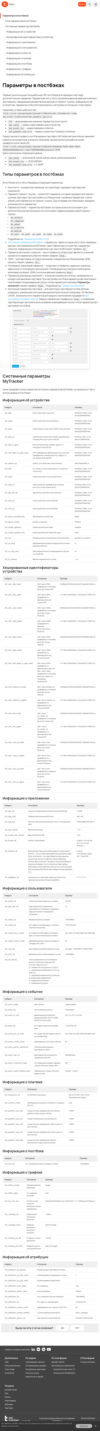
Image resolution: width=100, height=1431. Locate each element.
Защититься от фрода (34, 1376)
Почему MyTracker (87, 1362)
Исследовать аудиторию (36, 1369)
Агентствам (9, 1369)
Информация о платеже (18, 58)
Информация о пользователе (21, 47)
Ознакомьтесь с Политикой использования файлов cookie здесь (34, 1427)
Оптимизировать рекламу (36, 1365)
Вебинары (9, 1404)
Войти (82, 4)
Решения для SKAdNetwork (64, 1373)
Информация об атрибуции (20, 74)
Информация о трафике (18, 69)
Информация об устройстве (21, 31)
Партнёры (9, 1408)
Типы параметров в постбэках (20, 20)
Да (62, 1327)
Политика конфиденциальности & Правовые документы (57, 1419)
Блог (7, 1393)
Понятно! (84, 1426)
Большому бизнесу (12, 1365)
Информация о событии (18, 52)
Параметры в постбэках (16, 15)
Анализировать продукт (35, 1362)
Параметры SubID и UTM (36, 239)
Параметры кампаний (73, 285)
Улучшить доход (32, 1373)
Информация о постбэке (19, 63)
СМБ (6, 1362)
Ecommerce (9, 1373)
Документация (11, 1390)
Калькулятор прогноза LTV (64, 1369)
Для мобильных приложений (62, 1365)
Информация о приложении (20, 42)
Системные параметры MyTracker (25, 242)
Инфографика (10, 1401)
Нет (77, 1327)
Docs (11, 4)
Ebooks (8, 1397)
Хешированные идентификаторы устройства (29, 37)
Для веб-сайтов (57, 1362)
